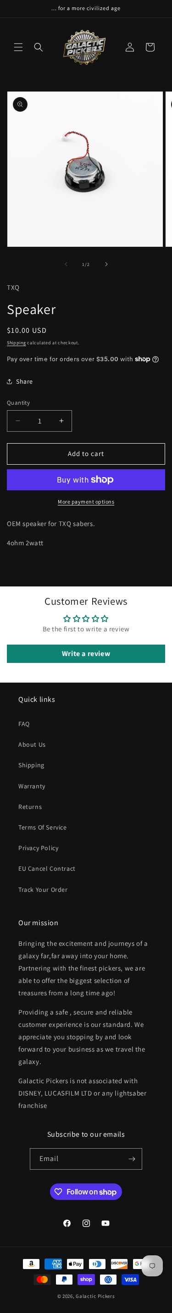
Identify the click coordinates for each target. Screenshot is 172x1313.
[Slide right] (106, 264)
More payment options (86, 501)
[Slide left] (66, 264)
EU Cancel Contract (47, 868)
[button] (18, 47)
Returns (30, 807)
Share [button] (24, 381)
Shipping (16, 343)
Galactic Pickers (95, 1296)
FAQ (24, 724)
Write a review (86, 653)
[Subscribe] (132, 1159)
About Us (32, 744)
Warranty (31, 786)
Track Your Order (43, 889)
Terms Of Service (42, 827)
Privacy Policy (38, 848)
